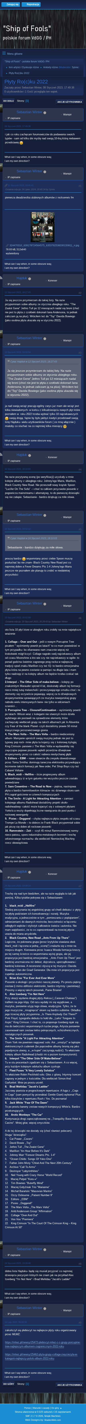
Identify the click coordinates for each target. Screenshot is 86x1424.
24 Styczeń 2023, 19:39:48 (18, 1263)
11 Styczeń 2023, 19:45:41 (21, 185)
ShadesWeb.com (52, 1420)
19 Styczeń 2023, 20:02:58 (18, 617)
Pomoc (27, 1408)
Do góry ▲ (56, 1408)
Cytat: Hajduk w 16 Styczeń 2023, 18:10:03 (33, 538)
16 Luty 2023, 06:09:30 (16, 1322)
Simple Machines (52, 1416)
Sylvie (75, 67)
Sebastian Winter (29, 112)
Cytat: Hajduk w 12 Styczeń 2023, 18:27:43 (33, 361)
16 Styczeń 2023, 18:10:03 (18, 469)
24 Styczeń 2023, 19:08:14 (18, 885)
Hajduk (22, 278)
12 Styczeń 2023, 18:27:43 (18, 292)
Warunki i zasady (41, 1408)
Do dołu (8, 101)
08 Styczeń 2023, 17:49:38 (18, 126)
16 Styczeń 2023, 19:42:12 (18, 529)
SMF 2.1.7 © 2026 (34, 1416)
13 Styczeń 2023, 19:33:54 (18, 352)
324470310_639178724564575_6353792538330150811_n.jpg (44, 245)
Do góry (8, 1384)
